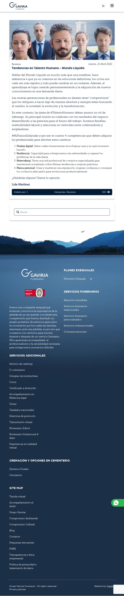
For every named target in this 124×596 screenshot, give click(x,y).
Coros (12, 382)
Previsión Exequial (74, 278)
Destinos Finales (19, 469)
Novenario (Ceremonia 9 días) (23, 436)
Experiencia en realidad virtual (23, 446)
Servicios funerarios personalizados (75, 318)
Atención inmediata (75, 300)
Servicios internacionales (78, 325)
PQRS (12, 548)
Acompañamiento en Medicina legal (21, 396)
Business (16, 64)
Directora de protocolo (22, 416)
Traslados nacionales (21, 410)
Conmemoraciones (75, 331)
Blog (12, 530)
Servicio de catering (21, 364)
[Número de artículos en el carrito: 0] (103, 6)
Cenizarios (15, 475)
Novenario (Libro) (19, 428)
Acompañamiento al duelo (21, 504)
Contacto (14, 536)
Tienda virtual (17, 496)
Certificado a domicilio (22, 388)
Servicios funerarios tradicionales (75, 308)
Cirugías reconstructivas (23, 376)
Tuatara (111, 586)
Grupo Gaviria (17, 512)
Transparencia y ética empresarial (21, 557)
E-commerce (17, 370)
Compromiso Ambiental (23, 518)
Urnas (12, 404)
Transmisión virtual (20, 422)
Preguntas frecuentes (21, 542)
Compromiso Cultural (22, 524)
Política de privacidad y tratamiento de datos (22, 566)
